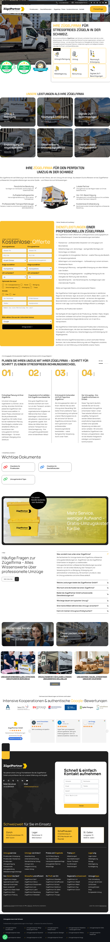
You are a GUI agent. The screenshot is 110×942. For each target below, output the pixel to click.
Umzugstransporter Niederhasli (95, 933)
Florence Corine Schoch (96, 721)
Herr (14, 294)
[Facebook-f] (91, 2)
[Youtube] (106, 2)
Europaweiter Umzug (94, 892)
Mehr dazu (7, 121)
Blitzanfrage (50, 866)
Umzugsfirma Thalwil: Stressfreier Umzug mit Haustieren (92, 678)
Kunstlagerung (93, 866)
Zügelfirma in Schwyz (52, 884)
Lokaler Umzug (29, 869)
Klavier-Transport (72, 861)
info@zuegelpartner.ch (81, 2)
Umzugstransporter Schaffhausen (11, 928)
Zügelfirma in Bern (9, 892)
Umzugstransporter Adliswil (13, 937)
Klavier (26, 285)
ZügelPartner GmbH (15, 728)
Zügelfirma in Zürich (73, 890)
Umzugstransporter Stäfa (97, 928)
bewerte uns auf (14, 738)
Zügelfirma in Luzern (31, 890)
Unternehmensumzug (32, 859)
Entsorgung (25, 287)
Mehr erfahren (45, 121)
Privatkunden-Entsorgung (11, 856)
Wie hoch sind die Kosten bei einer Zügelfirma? (75, 588)
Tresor (36, 287)
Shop (90, 890)
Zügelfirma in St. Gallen (53, 890)
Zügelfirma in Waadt (73, 882)
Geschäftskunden (45, 9)
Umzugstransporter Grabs (13, 932)
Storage (90, 861)
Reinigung (36, 285)
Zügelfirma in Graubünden (33, 884)
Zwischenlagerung (12, 287)
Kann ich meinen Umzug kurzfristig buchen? (74, 611)
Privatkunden (34, 9)
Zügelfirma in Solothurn (53, 887)
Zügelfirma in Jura (30, 887)
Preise (63, 9)
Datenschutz (103, 906)
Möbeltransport (72, 856)
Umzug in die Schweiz (95, 882)
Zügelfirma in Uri (72, 879)
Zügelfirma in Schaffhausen (55, 882)
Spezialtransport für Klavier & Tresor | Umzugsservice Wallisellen (55, 678)
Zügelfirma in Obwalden (53, 879)
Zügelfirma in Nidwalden (32, 895)
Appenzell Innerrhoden (10, 884)
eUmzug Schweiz (93, 887)
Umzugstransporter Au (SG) (34, 937)
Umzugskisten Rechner (53, 864)
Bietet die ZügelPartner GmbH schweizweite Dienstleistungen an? (74, 594)
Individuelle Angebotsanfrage (55, 861)
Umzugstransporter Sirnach (55, 937)
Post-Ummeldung (94, 879)
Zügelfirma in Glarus (31, 882)
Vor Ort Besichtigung (52, 856)
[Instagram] (94, 2)
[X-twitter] (100, 2)
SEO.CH (30, 906)
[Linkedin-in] (103, 2)
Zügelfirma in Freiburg (10, 895)
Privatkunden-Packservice (11, 859)
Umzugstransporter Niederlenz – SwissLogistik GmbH (77, 928)
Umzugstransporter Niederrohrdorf (53, 928)
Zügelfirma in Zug (72, 887)
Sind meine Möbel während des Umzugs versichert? (78, 606)
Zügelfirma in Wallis (73, 884)
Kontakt (81, 9)
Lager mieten (92, 856)
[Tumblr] (97, 2)
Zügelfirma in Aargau (10, 879)
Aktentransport (72, 866)
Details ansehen (83, 121)
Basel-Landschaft (9, 887)
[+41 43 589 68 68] (8, 639)
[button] (101, 363)
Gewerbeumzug (30, 856)
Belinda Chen (41, 721)
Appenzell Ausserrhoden (11, 882)
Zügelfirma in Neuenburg (32, 892)
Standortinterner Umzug (32, 861)
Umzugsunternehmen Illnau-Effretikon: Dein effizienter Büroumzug (18, 678)
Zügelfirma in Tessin (52, 892)
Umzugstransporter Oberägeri (56, 932)
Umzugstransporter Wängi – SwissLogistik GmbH (34, 928)
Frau (7, 294)
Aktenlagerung (93, 864)
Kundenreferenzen (72, 9)
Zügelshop (57, 9)
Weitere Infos (7, 152)
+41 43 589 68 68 (63, 3)
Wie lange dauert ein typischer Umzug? (72, 600)
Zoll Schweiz (92, 884)
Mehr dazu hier (8, 579)
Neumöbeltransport (73, 859)
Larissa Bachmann (69, 721)
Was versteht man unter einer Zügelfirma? (74, 554)
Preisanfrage (98, 9)
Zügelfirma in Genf (30, 879)
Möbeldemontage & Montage (12, 872)
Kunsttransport (72, 864)
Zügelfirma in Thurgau (53, 895)
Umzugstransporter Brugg (76, 937)
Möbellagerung (93, 859)
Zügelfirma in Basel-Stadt (11, 890)
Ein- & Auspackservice (13, 285)
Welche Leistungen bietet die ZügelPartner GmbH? (77, 582)
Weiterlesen (82, 152)
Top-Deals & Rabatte (52, 859)
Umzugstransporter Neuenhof (35, 932)
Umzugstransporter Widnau (76, 932)
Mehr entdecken (45, 152)
